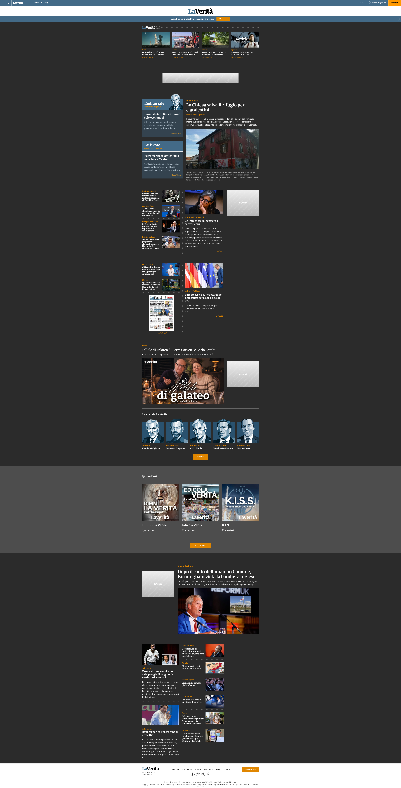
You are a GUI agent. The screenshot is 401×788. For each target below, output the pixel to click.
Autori (198, 769)
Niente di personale (195, 217)
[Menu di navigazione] (3, 3)
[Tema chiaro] (360, 2)
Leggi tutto (219, 251)
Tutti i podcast (200, 545)
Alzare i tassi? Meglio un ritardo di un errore (192, 700)
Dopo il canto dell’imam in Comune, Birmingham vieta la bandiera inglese (216, 574)
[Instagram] (203, 774)
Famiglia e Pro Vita (150, 222)
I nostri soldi (187, 696)
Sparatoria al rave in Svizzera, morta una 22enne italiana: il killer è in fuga (151, 285)
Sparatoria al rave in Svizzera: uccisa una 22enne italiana (214, 53)
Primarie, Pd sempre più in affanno (191, 684)
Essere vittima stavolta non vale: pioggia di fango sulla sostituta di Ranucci (158, 674)
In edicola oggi (161, 333)
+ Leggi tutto (176, 133)
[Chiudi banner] (398, 19)
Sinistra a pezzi (188, 680)
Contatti (226, 769)
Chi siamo (175, 769)
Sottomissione (185, 566)
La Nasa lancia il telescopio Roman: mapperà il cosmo (153, 53)
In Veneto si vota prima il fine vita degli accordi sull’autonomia (149, 227)
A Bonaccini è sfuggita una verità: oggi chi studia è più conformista (151, 212)
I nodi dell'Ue (147, 265)
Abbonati (394, 3)
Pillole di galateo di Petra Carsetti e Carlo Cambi (178, 350)
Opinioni (234, 50)
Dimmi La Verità (154, 525)
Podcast (44, 3)
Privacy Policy (201, 784)
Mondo (144, 50)
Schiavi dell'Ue (192, 291)
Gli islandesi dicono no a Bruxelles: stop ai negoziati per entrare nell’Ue (151, 270)
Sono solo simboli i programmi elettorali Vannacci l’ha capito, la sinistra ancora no (150, 244)
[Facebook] (193, 774)
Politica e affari (148, 237)
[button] (183, 381)
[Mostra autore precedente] (139, 432)
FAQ (218, 769)
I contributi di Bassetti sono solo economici (162, 115)
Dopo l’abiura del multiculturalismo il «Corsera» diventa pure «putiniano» (193, 652)
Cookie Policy (211, 784)
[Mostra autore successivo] (262, 432)
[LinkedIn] (208, 774)
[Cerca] (8, 3)
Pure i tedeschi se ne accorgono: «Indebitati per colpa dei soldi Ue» (203, 297)
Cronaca (174, 50)
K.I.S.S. (227, 525)
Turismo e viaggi (149, 191)
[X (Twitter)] (198, 774)
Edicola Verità (192, 525)
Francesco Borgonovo (196, 115)
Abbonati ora (223, 19)
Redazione (208, 769)
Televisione (147, 668)
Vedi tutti (200, 457)
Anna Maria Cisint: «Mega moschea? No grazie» (242, 53)
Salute (184, 713)
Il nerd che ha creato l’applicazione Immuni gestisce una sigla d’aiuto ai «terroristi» (192, 737)
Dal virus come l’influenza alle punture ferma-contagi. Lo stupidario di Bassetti (193, 720)
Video (36, 3)
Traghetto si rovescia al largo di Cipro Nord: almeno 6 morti (185, 53)
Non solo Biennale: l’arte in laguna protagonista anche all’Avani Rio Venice (151, 196)
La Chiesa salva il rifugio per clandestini (215, 107)
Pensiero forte (148, 206)
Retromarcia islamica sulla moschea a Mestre (161, 157)
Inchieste (186, 730)
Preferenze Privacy (224, 784)
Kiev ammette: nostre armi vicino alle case (192, 667)
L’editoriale (187, 769)
